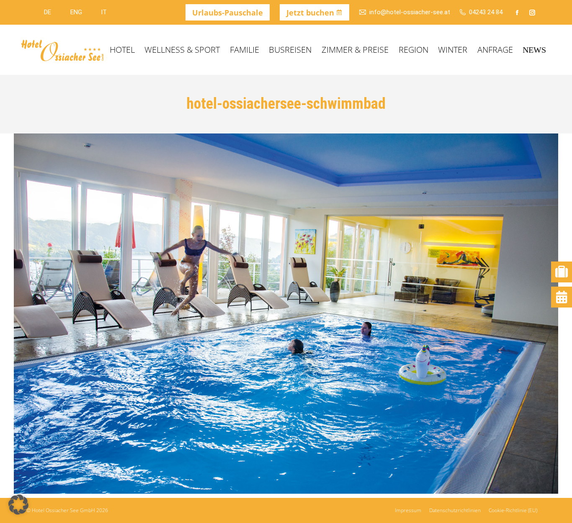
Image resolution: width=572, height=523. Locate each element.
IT (104, 12)
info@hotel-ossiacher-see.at (409, 12)
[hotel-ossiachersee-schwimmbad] (286, 313)
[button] (18, 504)
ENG (76, 12)
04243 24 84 (485, 12)
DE (47, 12)
